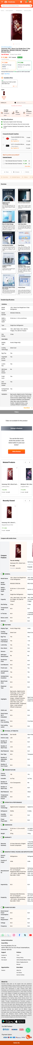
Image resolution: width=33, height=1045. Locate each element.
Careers (3, 970)
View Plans (7, 73)
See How (5, 68)
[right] (29, 462)
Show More (27, 166)
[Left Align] (31, 6)
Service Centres (20, 975)
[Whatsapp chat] (27, 1030)
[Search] (18, 2)
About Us (19, 970)
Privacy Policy (20, 957)
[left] (25, 462)
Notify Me (16, 1043)
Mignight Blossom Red (4, 98)
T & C (18, 955)
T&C (16, 86)
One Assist (4, 960)
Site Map (3, 957)
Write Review (16, 451)
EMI (13, 86)
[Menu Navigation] (2, 2)
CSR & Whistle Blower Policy (24, 960)
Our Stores (19, 972)
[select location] (22, 2)
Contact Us (4, 955)
